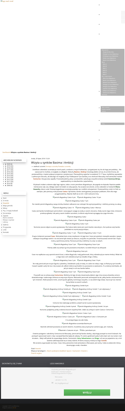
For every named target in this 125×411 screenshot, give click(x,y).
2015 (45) (9, 174)
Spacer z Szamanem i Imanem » (77, 351)
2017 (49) (9, 170)
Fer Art (14, 407)
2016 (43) (9, 172)
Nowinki (8, 152)
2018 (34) (9, 168)
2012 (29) (9, 180)
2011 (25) (9, 182)
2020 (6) (8, 164)
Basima (77, 172)
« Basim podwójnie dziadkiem (56, 351)
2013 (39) (9, 178)
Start (4, 152)
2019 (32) (9, 166)
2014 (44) (9, 176)
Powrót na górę (36, 353)
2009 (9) (8, 185)
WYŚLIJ (87, 392)
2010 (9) (8, 183)
